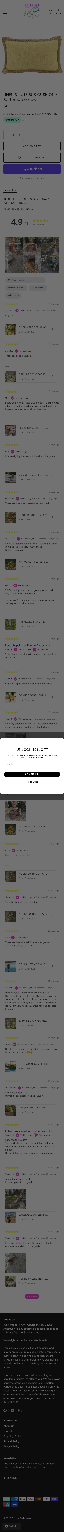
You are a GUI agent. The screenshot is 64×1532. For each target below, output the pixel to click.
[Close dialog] (61, 740)
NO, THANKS (32, 782)
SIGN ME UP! (32, 774)
